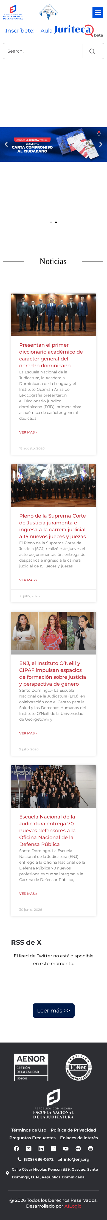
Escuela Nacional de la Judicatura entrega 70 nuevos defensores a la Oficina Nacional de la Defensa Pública (47, 830)
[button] (97, 12)
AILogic (72, 1206)
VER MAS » (28, 432)
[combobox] (42, 51)
